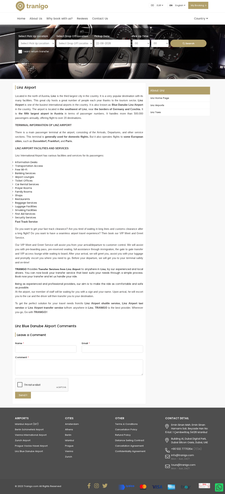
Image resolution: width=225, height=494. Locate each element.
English (179, 5)
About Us (36, 19)
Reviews (82, 19)
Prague (69, 445)
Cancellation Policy (126, 429)
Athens (69, 429)
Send (22, 395)
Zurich (68, 456)
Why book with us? (59, 19)
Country (200, 19)
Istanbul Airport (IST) (26, 424)
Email (86, 343)
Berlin (68, 435)
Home (21, 19)
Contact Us (100, 19)
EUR (159, 5)
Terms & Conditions (126, 424)
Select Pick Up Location (33, 36)
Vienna (69, 451)
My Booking (197, 5)
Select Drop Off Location (72, 36)
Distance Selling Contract (129, 440)
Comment (22, 357)
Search (189, 43)
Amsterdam (72, 424)
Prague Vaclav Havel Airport (31, 445)
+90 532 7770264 (182, 449)
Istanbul (69, 440)
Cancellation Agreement (129, 445)
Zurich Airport (22, 440)
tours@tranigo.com (183, 465)
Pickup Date (102, 36)
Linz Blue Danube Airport (29, 451)
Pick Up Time (140, 36)
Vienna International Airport (31, 435)
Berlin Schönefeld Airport (29, 429)
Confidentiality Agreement (130, 451)
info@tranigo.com (182, 455)
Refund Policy (123, 435)
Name (19, 343)
